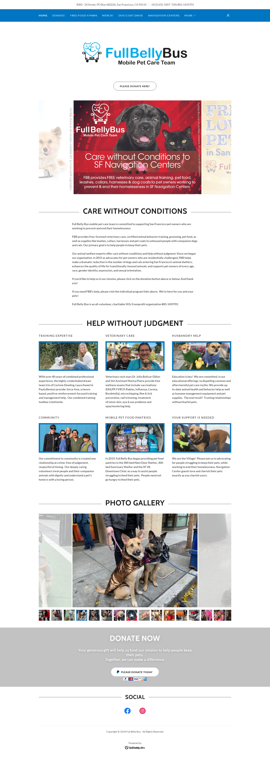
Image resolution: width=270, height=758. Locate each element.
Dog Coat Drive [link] (131, 15)
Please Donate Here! (135, 86)
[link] (135, 51)
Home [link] (43, 15)
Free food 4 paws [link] (83, 15)
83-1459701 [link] (186, 4)
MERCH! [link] (107, 15)
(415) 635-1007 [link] (161, 4)
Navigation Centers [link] (164, 15)
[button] (190, 15)
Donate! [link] (58, 15)
